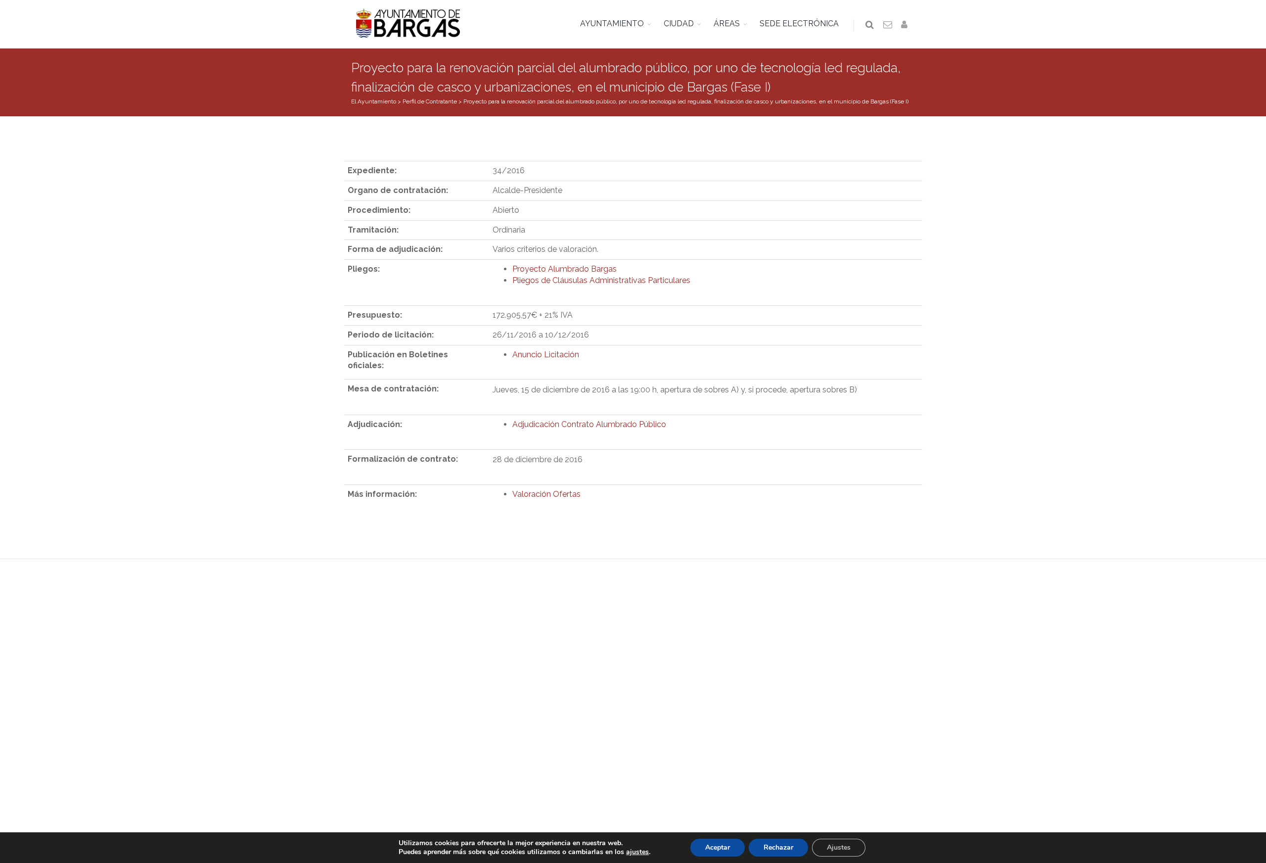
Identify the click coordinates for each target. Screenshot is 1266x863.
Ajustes (839, 847)
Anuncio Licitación (545, 354)
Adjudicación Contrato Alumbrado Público (589, 424)
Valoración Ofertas (546, 494)
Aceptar (717, 847)
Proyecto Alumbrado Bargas (564, 269)
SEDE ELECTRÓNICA (799, 23)
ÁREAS (727, 23)
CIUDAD (679, 23)
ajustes (637, 852)
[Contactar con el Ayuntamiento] (888, 25)
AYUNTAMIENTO (612, 23)
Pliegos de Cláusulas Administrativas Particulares (601, 280)
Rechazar (778, 847)
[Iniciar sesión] (906, 25)
